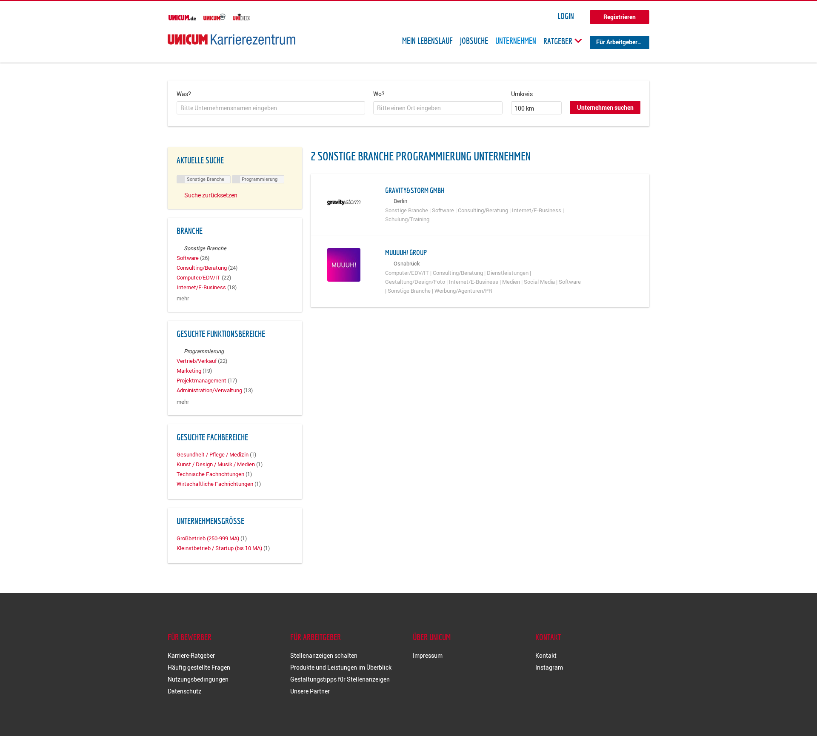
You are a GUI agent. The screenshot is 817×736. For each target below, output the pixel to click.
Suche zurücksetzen (210, 195)
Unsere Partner (310, 691)
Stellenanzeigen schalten (323, 655)
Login (565, 16)
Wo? (379, 94)
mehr (183, 298)
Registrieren (619, 17)
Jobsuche (474, 41)
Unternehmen (515, 41)
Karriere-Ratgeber (191, 655)
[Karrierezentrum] (231, 39)
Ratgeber (558, 41)
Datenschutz (184, 691)
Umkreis (522, 94)
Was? (184, 94)
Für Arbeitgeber (616, 42)
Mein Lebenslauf (427, 41)
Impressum (428, 655)
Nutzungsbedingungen (198, 679)
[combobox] (271, 108)
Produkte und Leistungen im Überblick (340, 667)
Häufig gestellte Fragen (199, 667)
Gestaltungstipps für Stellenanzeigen (340, 679)
